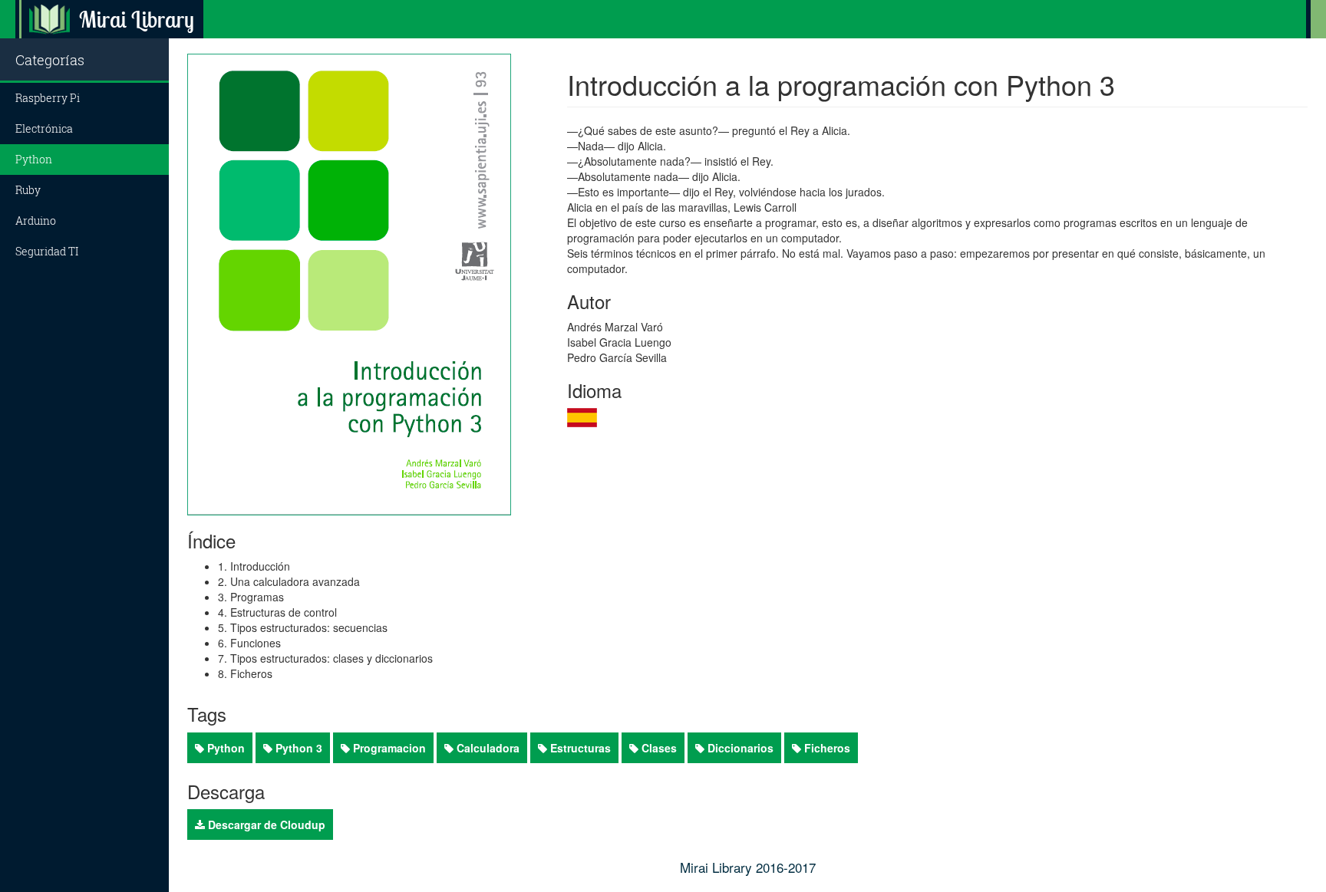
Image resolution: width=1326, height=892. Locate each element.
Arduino (35, 220)
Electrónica (44, 128)
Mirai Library (136, 19)
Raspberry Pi (47, 98)
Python (33, 159)
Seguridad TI (46, 251)
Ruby (28, 190)
